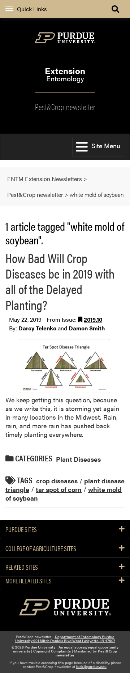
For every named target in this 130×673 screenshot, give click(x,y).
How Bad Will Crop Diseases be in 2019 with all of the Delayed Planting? (59, 281)
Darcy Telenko (37, 328)
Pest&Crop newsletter (65, 106)
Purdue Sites (21, 529)
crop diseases (57, 480)
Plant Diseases (78, 458)
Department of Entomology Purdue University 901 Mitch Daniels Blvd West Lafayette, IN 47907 (65, 638)
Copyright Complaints (52, 651)
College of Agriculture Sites (40, 548)
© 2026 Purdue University (33, 647)
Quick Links (32, 9)
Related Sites (21, 567)
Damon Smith (87, 328)
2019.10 (93, 319)
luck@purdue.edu (91, 666)
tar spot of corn (59, 489)
